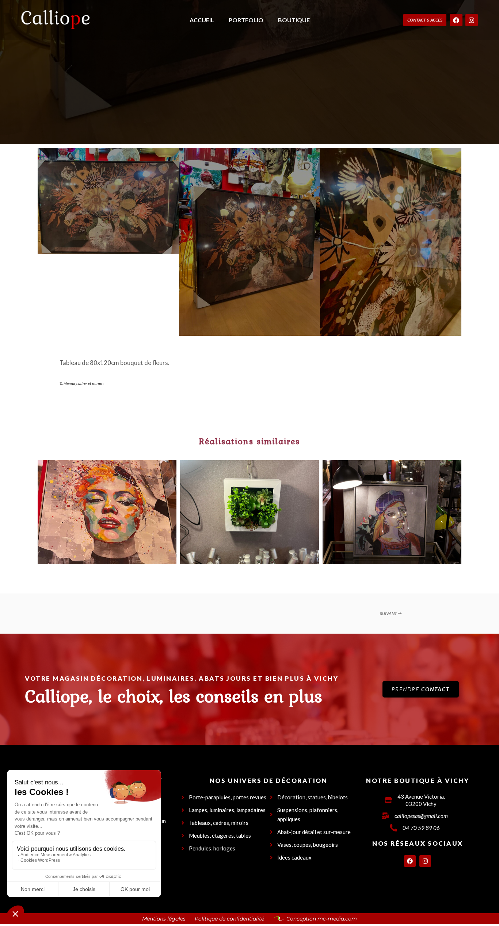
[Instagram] (471, 20)
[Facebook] (456, 20)
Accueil (202, 19)
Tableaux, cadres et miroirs (82, 383)
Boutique (294, 19)
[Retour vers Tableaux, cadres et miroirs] (249, 613)
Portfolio (246, 19)
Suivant (389, 613)
